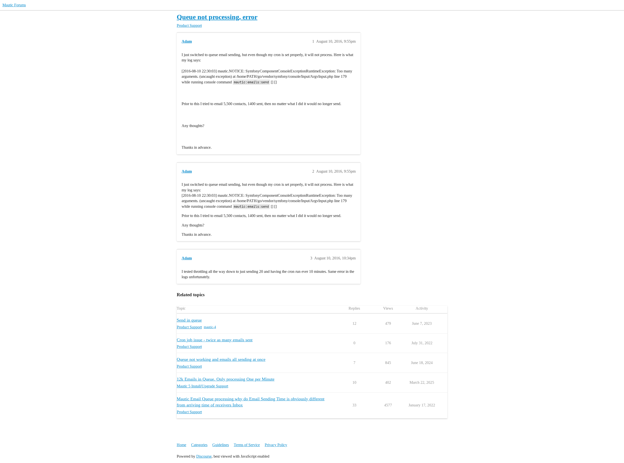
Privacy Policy (276, 445)
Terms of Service (247, 445)
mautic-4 (210, 327)
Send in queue (189, 320)
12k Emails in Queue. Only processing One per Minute (225, 379)
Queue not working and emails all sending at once (221, 359)
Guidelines (220, 445)
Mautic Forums (14, 5)
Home (181, 445)
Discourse (204, 456)
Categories (199, 445)
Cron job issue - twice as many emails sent (215, 339)
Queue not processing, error (217, 17)
